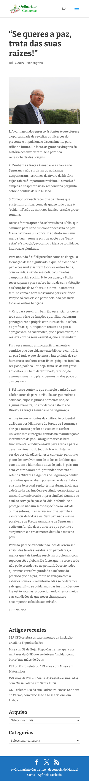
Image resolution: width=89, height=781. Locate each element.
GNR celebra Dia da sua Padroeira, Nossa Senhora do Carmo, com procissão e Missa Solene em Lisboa (44, 695)
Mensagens (34, 63)
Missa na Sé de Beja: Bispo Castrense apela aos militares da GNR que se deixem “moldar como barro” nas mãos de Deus (42, 655)
